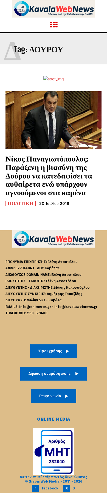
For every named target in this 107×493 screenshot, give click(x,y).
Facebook (50, 488)
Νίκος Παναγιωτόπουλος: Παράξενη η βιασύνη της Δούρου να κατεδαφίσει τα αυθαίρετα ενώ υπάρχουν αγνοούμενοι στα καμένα (48, 175)
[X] (66, 488)
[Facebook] (35, 488)
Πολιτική (20, 203)
